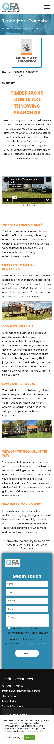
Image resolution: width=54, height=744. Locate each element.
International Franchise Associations (21, 690)
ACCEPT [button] (29, 737)
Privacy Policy (9, 701)
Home (5, 28)
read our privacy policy (32, 643)
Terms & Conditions (12, 706)
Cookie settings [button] (12, 737)
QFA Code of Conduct (14, 685)
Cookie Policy (9, 696)
